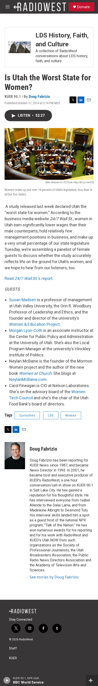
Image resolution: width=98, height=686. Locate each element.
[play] (7, 680)
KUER (13, 658)
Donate (83, 7)
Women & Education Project (34, 324)
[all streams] (92, 680)
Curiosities (27, 415)
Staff (13, 648)
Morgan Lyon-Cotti (25, 330)
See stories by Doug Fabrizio (54, 577)
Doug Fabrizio (39, 96)
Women (70, 415)
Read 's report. (29, 278)
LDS (51, 415)
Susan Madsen (22, 299)
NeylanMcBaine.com (27, 379)
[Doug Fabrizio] (15, 455)
